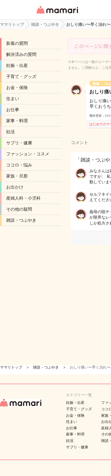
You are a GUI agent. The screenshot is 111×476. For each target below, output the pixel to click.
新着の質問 (17, 43)
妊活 (10, 131)
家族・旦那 (17, 176)
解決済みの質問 (21, 54)
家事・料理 (17, 120)
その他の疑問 (19, 209)
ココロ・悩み (19, 164)
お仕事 (12, 109)
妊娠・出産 (17, 65)
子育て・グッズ (21, 76)
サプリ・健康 (19, 142)
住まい (12, 98)
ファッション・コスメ (27, 153)
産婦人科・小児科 (23, 198)
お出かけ (14, 187)
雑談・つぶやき (21, 220)
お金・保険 (17, 87)
